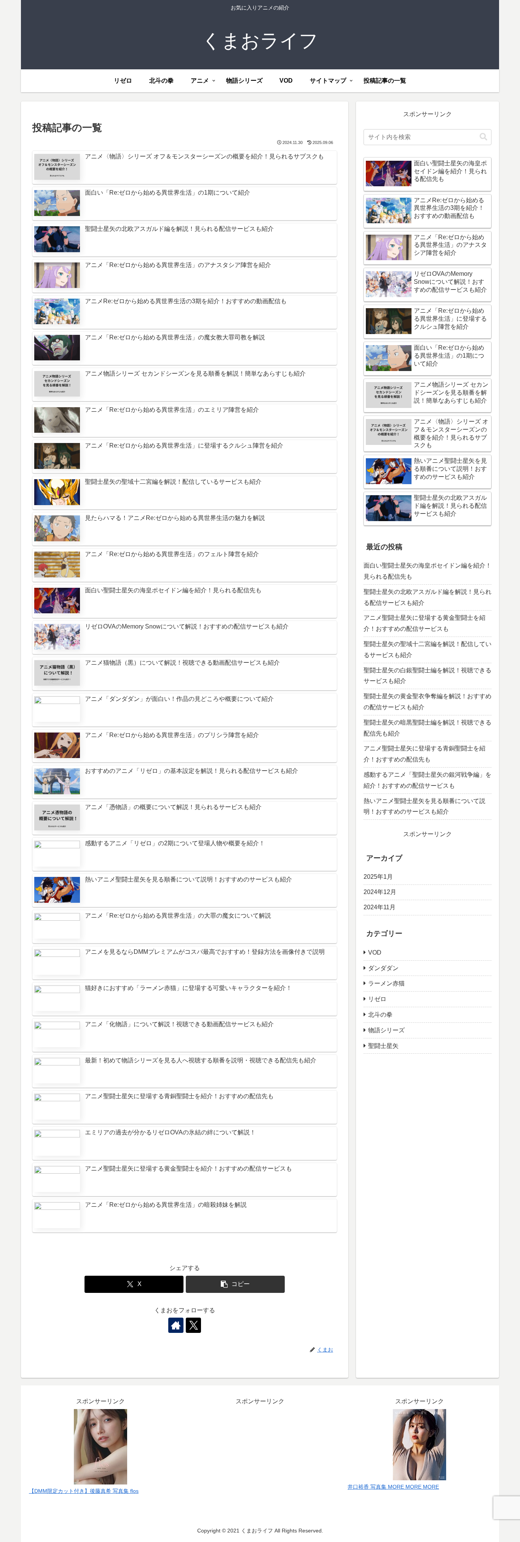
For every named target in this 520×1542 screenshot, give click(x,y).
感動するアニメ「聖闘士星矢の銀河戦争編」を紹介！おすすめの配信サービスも (427, 780)
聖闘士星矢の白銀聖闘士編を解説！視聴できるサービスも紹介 (427, 676)
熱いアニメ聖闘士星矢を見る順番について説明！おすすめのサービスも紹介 (424, 806)
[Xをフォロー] (193, 1325)
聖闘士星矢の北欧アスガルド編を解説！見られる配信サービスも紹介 (427, 597)
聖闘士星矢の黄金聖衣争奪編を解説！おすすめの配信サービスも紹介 (427, 701)
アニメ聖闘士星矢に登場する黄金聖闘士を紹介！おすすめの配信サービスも (424, 623)
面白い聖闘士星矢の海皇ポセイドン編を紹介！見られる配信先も (427, 571)
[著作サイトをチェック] (175, 1325)
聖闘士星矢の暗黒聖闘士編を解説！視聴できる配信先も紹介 (427, 728)
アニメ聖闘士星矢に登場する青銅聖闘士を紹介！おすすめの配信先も (424, 754)
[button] (235, 1284)
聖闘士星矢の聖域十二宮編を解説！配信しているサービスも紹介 (427, 649)
